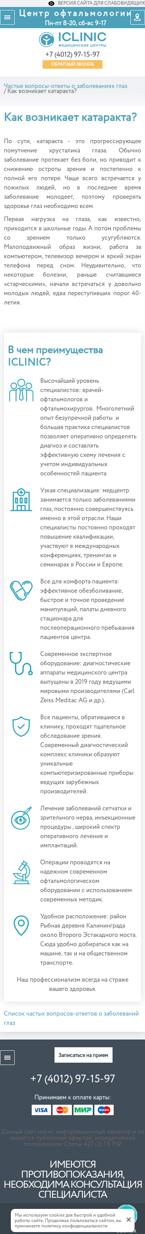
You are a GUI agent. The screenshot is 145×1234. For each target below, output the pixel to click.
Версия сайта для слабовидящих (101, 3)
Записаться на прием (83, 1055)
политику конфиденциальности (74, 1226)
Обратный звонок (72, 64)
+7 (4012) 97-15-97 (72, 54)
